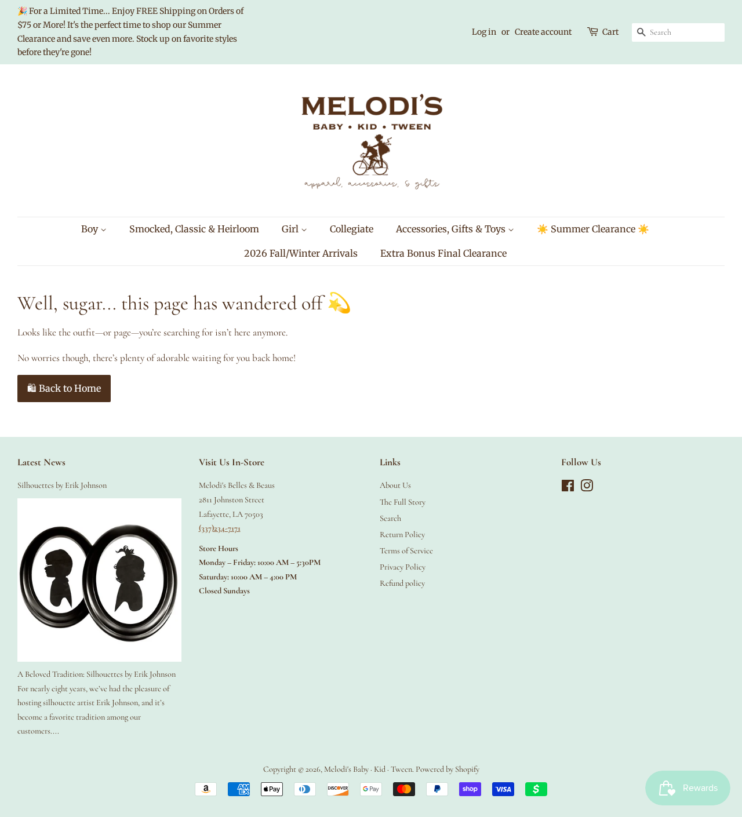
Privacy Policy (402, 567)
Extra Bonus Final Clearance (443, 253)
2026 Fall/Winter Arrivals (301, 253)
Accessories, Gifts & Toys (452, 229)
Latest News (41, 462)
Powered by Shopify (447, 769)
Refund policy (402, 583)
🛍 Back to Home (64, 388)
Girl (291, 229)
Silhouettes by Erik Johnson (62, 485)
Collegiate (351, 229)
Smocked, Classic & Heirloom (194, 229)
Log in (484, 32)
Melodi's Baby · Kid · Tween (368, 769)
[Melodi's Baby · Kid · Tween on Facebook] (567, 488)
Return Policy (402, 534)
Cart (610, 32)
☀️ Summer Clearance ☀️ (593, 229)
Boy (90, 229)
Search (390, 518)
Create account (543, 32)
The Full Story (402, 502)
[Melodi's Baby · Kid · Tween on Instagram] (586, 488)
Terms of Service (406, 551)
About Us (395, 485)
